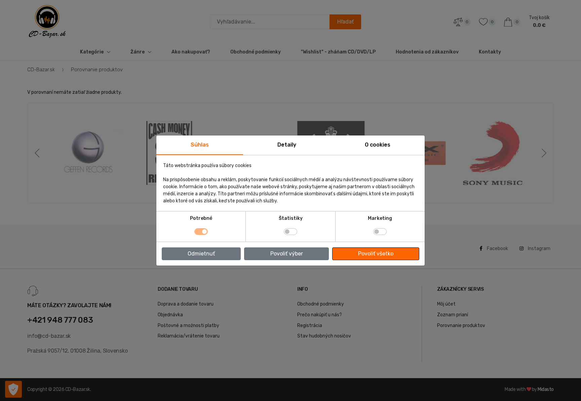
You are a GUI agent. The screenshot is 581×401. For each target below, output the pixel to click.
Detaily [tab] (286, 145)
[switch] (290, 231)
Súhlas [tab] (200, 145)
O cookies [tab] (377, 145)
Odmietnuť (201, 253)
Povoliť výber (286, 253)
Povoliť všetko (375, 253)
